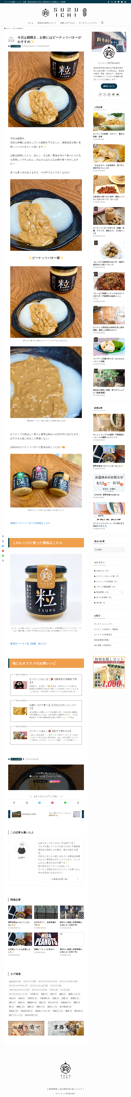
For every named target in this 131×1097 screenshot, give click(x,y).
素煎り (41, 1007)
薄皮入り (58, 1011)
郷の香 (79, 1011)
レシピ (65, 990)
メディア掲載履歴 (105, 587)
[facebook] (108, 2)
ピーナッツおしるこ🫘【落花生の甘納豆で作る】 (53, 681)
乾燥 (44, 994)
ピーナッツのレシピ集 (107, 576)
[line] (118, 2)
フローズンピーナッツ (19, 990)
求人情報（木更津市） (103, 645)
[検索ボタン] (102, 23)
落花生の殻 (26, 1011)
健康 (62, 994)
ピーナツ (56, 986)
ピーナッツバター (68, 981)
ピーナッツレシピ (32, 759)
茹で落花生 (65, 1007)
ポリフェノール (39, 990)
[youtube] (122, 2)
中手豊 (34, 994)
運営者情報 (53, 1089)
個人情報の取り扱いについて (71, 1089)
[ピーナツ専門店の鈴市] (65, 12)
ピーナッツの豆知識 (106, 581)
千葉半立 (32, 998)
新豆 (12, 1002)
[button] (14, 803)
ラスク (54, 990)
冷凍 (12, 998)
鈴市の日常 (31, 1015)
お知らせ (102, 571)
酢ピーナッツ (15, 1015)
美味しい (52, 1007)
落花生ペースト (42, 1011)
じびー (21, 857)
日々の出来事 (15, 46)
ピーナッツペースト (18, 986)
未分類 (100, 603)
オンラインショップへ (103, 624)
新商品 (75, 998)
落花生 (13, 1011)
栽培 (21, 1002)
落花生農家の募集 (101, 640)
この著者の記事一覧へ (59, 879)
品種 (65, 998)
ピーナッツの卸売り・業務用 (106, 629)
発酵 (77, 1002)
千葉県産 (45, 998)
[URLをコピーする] (78, 803)
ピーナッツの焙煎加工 (103, 635)
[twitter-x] (112, 2)
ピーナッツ (30, 981)
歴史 (42, 1002)
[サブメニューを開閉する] (122, 592)
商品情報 (102, 592)
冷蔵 (21, 998)
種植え (21, 1007)
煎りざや (53, 1002)
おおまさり (15, 981)
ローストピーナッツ (18, 994)
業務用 (32, 1002)
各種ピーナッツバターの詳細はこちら (30, 523)
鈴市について (108, 86)
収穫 (56, 998)
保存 (53, 994)
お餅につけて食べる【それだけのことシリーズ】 (53, 707)
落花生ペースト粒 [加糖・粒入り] (28, 643)
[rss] (125, 2)
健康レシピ (74, 994)
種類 (31, 1007)
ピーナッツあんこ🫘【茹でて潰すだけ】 (50, 731)
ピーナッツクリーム (48, 981)
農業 (69, 1011)
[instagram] (115, 2)
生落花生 (66, 1002)
